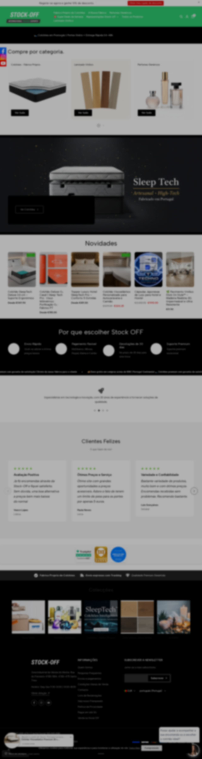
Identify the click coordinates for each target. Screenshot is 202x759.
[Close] (129, 339)
